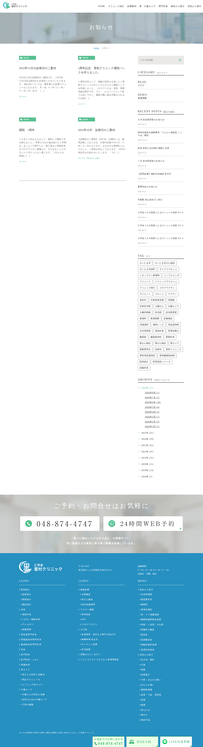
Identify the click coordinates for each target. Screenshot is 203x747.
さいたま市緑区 (147, 269)
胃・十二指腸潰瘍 (150, 614)
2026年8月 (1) (152, 393)
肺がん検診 (145, 343)
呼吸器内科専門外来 (31, 639)
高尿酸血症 (146, 640)
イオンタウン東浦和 (150, 275)
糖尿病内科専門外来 (31, 644)
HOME (96, 48)
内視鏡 (171, 300)
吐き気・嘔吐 (148, 659)
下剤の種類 (28, 704)
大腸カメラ (173, 306)
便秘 (143, 669)
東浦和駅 (155, 318)
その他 (83, 629)
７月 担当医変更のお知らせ (151, 161)
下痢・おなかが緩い (151, 680)
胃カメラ (174, 343)
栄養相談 (168, 318)
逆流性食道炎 (148, 649)
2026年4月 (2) (152, 412)
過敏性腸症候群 (149, 644)
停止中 (90, 639)
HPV (84, 619)
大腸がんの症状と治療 (33, 694)
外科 (23, 649)
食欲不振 (145, 720)
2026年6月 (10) (153, 402)
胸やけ (144, 715)
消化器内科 (173, 325)
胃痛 (143, 700)
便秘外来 (25, 665)
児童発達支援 (157, 300)
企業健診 (86, 594)
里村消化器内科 (147, 355)
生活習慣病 (145, 331)
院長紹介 (26, 594)
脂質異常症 (145, 349)
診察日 (158, 349)
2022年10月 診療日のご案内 (96, 130)
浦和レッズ (158, 325)
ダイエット (145, 294)
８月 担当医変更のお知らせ (151, 119)
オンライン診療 (89, 644)
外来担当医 (145, 306)
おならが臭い (148, 685)
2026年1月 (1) (152, 426)
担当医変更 (171, 312)
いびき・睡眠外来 (31, 619)
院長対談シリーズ (161, 362)
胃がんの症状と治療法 (33, 674)
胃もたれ (145, 710)
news (26, 58)
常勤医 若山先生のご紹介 (150, 199)
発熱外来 (159, 331)
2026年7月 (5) (152, 397)
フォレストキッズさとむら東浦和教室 (99, 659)
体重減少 (145, 674)
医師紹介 (26, 599)
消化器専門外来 (29, 634)
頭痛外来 (144, 368)
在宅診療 (86, 649)
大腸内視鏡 (145, 312)
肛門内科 (25, 654)
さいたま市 (145, 263)
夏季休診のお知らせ (147, 186)
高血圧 (144, 634)
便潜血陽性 (146, 609)
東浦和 (143, 318)
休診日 (92, 158)
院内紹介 (144, 362)
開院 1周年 (27, 130)
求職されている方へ (90, 654)
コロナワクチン (167, 288)
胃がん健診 (87, 599)
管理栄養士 (173, 331)
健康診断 (84, 589)
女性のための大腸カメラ (34, 699)
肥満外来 (170, 337)
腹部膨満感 (146, 689)
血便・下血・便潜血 (151, 695)
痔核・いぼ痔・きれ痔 (152, 624)
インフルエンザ (171, 275)
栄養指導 (26, 629)
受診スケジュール (31, 679)
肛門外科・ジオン (30, 659)
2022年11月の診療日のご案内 (37, 68)
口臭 (143, 665)
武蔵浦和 (144, 325)
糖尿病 (143, 337)
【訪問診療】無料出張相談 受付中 (154, 174)
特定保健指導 (88, 604)
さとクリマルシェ (168, 269)
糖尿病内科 (156, 337)
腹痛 (143, 705)
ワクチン (172, 294)
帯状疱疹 (86, 614)
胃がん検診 (160, 343)
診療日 (97, 158)
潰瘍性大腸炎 (148, 629)
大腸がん (159, 306)
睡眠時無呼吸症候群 (151, 619)
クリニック (145, 281)
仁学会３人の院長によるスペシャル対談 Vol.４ (161, 238)
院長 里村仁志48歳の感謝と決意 (153, 148)
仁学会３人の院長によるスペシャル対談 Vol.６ (161, 212)
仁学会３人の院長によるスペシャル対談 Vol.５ (161, 225)
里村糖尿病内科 (167, 355)
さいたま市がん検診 (165, 263)
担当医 (158, 312)
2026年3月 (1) (152, 417)
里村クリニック (173, 349)
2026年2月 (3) (152, 422)
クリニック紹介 (147, 288)
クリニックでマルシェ (166, 281)
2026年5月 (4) (152, 407)
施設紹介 (26, 604)
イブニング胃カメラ (32, 684)
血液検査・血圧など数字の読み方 (99, 634)
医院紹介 (25, 589)
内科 (23, 609)
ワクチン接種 (87, 609)
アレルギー (28, 624)
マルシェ (159, 294)
